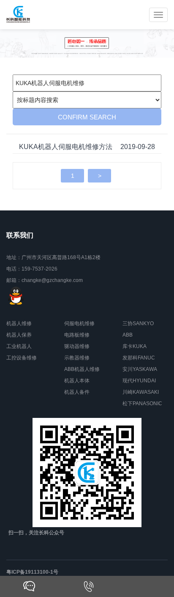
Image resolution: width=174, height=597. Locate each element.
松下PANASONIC (142, 403)
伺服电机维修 (79, 323)
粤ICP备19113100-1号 (32, 572)
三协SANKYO (138, 323)
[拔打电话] (88, 586)
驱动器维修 (77, 346)
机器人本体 (77, 381)
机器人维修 (19, 323)
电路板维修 (77, 335)
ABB (127, 335)
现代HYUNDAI (139, 381)
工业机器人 (19, 346)
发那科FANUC (138, 358)
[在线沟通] (29, 586)
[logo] (18, 14)
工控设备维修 (21, 358)
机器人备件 (77, 392)
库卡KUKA (134, 346)
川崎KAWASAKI (140, 392)
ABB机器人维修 (82, 369)
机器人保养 (19, 335)
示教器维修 (77, 358)
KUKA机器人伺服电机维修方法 (65, 146)
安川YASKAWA (139, 369)
